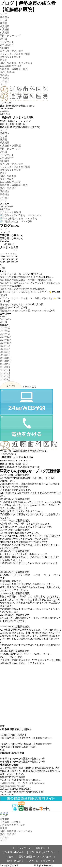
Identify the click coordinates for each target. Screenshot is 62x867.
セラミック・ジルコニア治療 (15, 54)
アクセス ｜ (36, 861)
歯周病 (3, 23)
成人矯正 (4, 26)
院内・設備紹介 (8, 72)
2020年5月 (5, 355)
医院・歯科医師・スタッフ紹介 (16, 63)
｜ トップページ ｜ (23, 848)
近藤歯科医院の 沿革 (10, 66)
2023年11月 (6, 340)
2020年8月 (5, 346)
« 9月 (2, 268)
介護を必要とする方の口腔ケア (16, 289)
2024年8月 (5, 330)
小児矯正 (4, 32)
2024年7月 (5, 333)
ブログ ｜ (49, 861)
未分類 (3, 322)
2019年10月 (6, 361)
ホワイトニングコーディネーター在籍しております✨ (28, 298)
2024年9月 (5, 327)
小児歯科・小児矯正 (10, 145)
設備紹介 (4, 78)
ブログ (3, 84)
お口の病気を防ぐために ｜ (44, 852)
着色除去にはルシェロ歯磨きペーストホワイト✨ (25, 292)
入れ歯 (3, 38)
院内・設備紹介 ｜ (17, 861)
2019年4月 (5, 370)
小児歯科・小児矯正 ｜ (16, 852)
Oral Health (5, 319)
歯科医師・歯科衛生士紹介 (14, 69)
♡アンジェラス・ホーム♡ (14, 274)
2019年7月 (5, 367)
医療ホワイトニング (10, 57)
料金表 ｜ (12, 856)
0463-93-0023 (9, 454)
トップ (3, 14)
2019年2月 (5, 376)
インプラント (7, 41)
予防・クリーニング (10, 35)
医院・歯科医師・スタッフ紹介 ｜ (37, 856)
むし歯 (3, 20)
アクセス (4, 81)
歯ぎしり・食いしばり (11, 51)
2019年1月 (5, 379)
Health (3, 316)
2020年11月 (6, 343)
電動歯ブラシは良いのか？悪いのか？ (19, 310)
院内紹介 (4, 75)
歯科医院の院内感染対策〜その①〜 (18, 280)
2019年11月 (6, 358)
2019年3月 (5, 373)
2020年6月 (5, 352)
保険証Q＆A (6, 307)
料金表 (3, 60)
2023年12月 (6, 337)
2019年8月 (5, 364)
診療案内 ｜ (43, 848)
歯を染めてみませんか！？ (14, 304)
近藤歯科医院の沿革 (10, 182)
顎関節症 (4, 48)
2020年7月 (5, 349)
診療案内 (4, 17)
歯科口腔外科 (7, 45)
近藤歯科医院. (26, 865)
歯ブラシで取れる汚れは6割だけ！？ (19, 277)
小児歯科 (4, 29)
